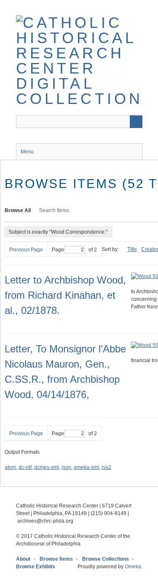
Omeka (133, 567)
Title (132, 249)
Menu (27, 152)
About (23, 559)
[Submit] (136, 121)
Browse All (18, 210)
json (66, 467)
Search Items (54, 210)
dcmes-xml (46, 467)
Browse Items (56, 559)
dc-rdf (25, 467)
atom (10, 467)
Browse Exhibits (35, 567)
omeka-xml (86, 467)
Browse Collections (105, 559)
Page (58, 250)
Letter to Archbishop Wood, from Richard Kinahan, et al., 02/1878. (65, 295)
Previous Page (26, 250)
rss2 (106, 467)
